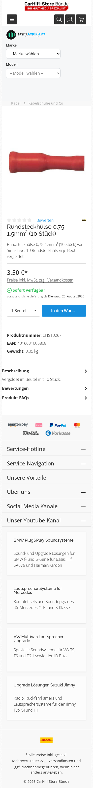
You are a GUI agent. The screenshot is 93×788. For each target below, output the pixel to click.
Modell (12, 64)
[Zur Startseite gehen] (46, 6)
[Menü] (12, 19)
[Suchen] (59, 19)
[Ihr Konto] (70, 19)
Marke (11, 45)
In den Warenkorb (68, 310)
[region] (46, 162)
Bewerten (45, 220)
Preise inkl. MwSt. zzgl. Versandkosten (40, 280)
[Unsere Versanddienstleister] (46, 738)
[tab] (45, 375)
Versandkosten (61, 760)
